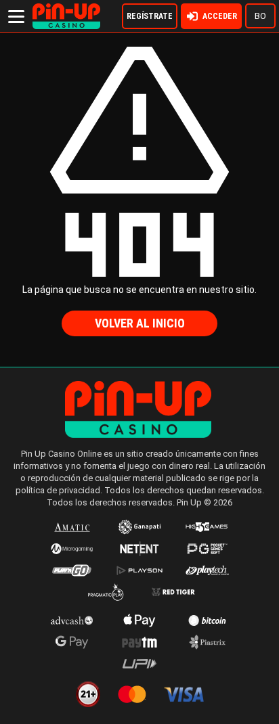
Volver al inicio (140, 323)
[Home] (66, 9)
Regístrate (150, 16)
